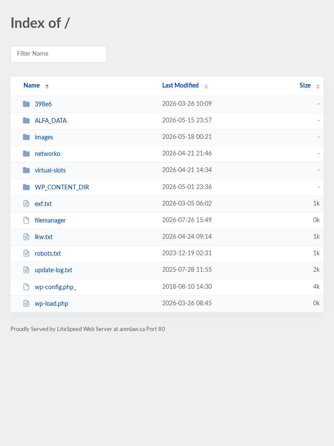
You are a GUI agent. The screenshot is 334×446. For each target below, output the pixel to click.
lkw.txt (44, 237)
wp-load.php (51, 304)
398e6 (43, 104)
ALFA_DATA (51, 121)
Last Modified (180, 86)
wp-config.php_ (55, 287)
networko (47, 154)
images (44, 138)
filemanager (50, 221)
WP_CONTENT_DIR (62, 188)
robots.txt (48, 254)
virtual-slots (50, 171)
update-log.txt (53, 270)
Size (305, 86)
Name (31, 86)
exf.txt (43, 204)
